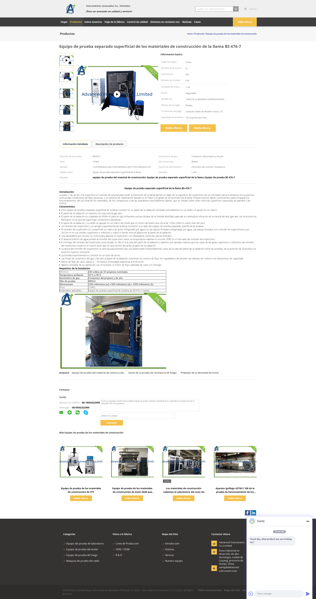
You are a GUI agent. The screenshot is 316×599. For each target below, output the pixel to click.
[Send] (307, 593)
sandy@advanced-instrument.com (229, 569)
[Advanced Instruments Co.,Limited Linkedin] (253, 512)
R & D (119, 555)
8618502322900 (80, 407)
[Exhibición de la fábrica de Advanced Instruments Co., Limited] (117, 94)
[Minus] (308, 521)
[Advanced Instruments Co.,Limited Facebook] (247, 512)
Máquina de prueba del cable (82, 560)
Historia (169, 549)
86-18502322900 (91, 402)
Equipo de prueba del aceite (82, 549)
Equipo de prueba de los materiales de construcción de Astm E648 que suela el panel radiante (132, 492)
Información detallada (75, 144)
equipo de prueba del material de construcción (98, 372)
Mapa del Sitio (232, 590)
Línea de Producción (127, 543)
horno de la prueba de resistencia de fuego (152, 372)
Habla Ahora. (244, 21)
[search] (236, 9)
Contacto (111, 422)
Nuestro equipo (174, 560)
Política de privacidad (210, 590)
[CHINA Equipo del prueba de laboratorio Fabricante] (70, 8)
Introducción (172, 543)
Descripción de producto (109, 144)
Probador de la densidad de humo (200, 372)
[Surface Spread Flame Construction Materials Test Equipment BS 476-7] (66, 76)
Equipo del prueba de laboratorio (85, 543)
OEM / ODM (123, 549)
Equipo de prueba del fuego (82, 555)
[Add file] (251, 593)
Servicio (169, 555)
